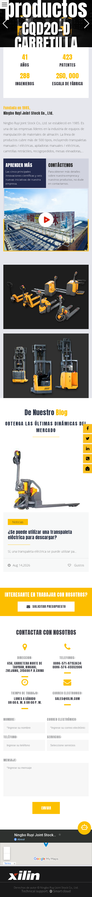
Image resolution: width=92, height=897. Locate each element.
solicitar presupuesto (49, 606)
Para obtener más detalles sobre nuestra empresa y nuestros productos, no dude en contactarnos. (66, 177)
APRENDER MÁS (19, 165)
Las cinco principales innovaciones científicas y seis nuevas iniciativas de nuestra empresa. (24, 177)
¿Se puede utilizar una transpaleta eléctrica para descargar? (40, 535)
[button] (5, 23)
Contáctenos (60, 165)
